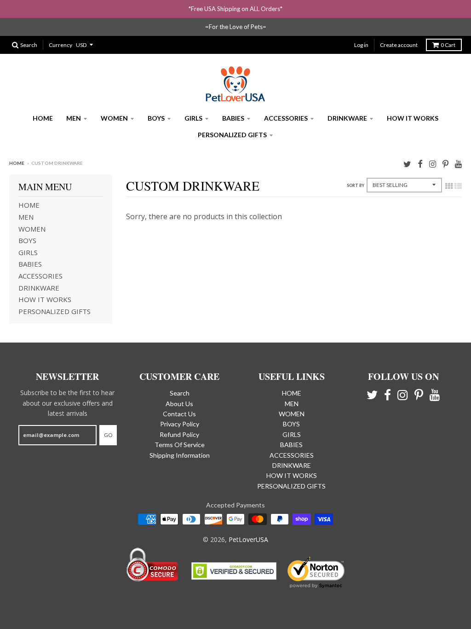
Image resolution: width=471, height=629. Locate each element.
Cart (448, 44)
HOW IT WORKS (412, 118)
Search (180, 393)
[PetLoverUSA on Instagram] (432, 163)
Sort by (355, 185)
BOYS (156, 118)
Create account (399, 44)
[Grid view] (449, 186)
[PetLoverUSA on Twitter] (407, 163)
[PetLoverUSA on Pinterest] (445, 163)
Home (16, 163)
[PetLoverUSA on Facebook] (420, 163)
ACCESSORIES (286, 118)
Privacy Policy (179, 424)
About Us (179, 404)
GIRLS (193, 118)
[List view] (458, 186)
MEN (73, 118)
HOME (43, 118)
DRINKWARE (347, 118)
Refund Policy (179, 434)
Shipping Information (179, 455)
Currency (60, 44)
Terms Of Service (180, 444)
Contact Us (179, 414)
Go (108, 435)
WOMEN (114, 118)
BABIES (233, 118)
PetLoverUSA (248, 539)
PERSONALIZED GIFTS (232, 135)
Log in (361, 44)
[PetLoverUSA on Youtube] (458, 163)
